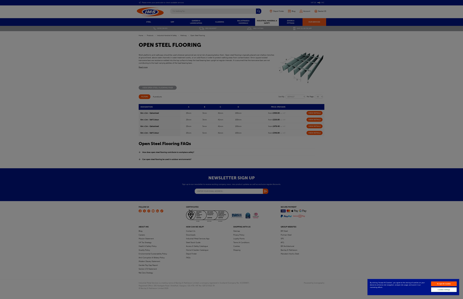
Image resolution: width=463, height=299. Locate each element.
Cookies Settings (444, 290)
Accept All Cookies (444, 284)
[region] (413, 287)
